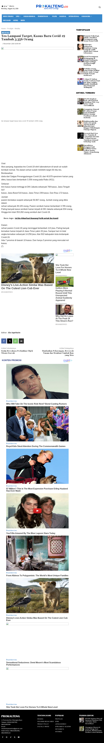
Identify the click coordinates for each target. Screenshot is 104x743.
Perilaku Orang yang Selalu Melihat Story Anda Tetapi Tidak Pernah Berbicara (91, 72)
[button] (99, 7)
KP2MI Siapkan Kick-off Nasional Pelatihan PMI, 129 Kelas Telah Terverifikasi (91, 102)
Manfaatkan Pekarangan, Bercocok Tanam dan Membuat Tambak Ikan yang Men (58, 353)
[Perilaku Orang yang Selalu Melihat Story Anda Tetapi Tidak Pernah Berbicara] (80, 71)
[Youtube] (18, 737)
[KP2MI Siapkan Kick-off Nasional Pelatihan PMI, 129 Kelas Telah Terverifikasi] (80, 101)
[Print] (21, 341)
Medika (17, 28)
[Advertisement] (37, 142)
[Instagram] (6, 737)
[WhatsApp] (15, 341)
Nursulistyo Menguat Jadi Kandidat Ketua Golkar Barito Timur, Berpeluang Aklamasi (91, 149)
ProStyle (10, 28)
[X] (9, 341)
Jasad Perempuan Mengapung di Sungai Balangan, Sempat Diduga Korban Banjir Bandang (91, 61)
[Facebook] (3, 341)
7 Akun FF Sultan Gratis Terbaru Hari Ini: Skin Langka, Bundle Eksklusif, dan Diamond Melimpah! (92, 83)
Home (3, 28)
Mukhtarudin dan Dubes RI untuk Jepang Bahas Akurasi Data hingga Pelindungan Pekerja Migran (92, 125)
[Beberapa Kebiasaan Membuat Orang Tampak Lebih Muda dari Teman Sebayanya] (80, 47)
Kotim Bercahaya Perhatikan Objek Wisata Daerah (17, 352)
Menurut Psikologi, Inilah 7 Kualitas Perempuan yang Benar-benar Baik (91, 38)
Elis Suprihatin (14, 332)
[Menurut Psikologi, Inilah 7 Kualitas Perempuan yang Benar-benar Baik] (80, 38)
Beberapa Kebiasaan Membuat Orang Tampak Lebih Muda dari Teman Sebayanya (91, 49)
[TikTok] (10, 737)
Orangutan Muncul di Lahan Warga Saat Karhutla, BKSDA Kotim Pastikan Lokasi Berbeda (91, 113)
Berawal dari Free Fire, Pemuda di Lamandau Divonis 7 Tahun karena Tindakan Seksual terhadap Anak (91, 137)
